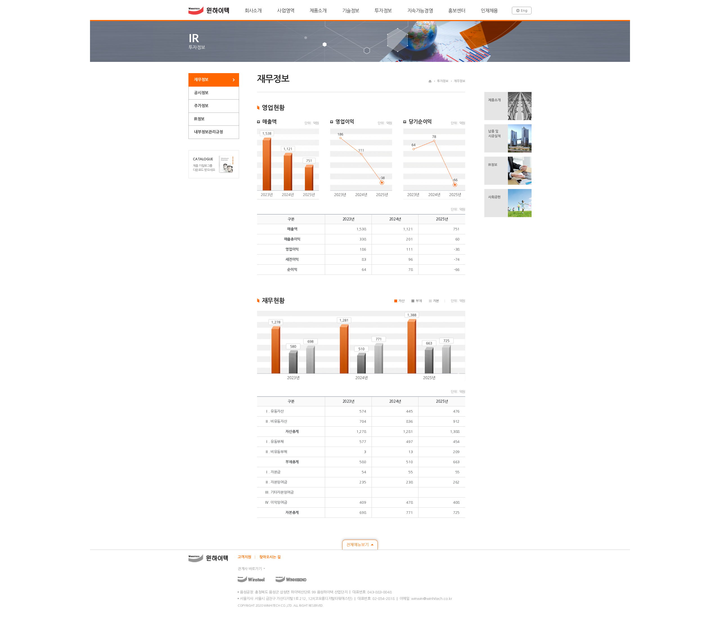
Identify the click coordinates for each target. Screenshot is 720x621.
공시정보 (201, 93)
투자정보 (383, 10)
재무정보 (201, 80)
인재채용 (489, 10)
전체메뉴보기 (358, 545)
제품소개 (318, 10)
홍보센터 (456, 10)
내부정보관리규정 (208, 132)
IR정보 (199, 119)
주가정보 (201, 106)
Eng (524, 10)
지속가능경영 (420, 10)
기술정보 (350, 10)
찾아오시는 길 (269, 557)
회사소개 (253, 10)
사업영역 (285, 10)
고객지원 (244, 557)
